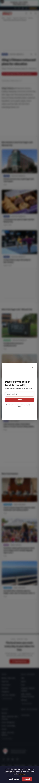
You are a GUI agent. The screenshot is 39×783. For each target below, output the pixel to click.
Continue (19, 400)
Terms (26, 404)
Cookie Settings (14, 779)
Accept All (27, 779)
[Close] (32, 367)
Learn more (22, 774)
